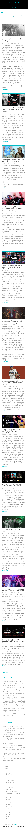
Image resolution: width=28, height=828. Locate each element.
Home (6, 766)
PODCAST (7, 771)
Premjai (11, 210)
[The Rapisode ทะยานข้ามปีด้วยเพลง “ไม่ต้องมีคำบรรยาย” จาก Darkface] (13, 372)
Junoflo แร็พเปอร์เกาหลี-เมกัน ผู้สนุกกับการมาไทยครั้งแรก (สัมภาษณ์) (12, 431)
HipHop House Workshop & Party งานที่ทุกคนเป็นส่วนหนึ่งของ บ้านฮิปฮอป (13, 40)
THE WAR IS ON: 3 (10, 783)
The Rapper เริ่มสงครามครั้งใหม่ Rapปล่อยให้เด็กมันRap (13, 322)
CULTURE (7, 808)
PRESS (7, 818)
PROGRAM (7, 773)
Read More (5, 89)
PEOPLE (8, 814)
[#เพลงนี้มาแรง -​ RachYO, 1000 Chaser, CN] (13, 477)
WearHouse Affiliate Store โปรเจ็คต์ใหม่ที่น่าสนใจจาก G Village (13, 207)
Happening (8, 802)
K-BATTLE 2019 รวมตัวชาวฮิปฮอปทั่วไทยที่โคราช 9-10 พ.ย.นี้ (13, 640)
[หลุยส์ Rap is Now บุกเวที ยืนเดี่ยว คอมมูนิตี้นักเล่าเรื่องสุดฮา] (13, 151)
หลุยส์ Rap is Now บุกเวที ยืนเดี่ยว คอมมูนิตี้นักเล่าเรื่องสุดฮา (13, 160)
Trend (7, 810)
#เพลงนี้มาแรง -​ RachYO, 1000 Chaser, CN (12, 486)
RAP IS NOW (14, 2)
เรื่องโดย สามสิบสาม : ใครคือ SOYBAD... (14, 681)
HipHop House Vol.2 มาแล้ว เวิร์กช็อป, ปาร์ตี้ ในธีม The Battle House (13, 109)
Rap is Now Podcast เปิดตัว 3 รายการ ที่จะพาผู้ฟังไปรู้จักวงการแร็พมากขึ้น (12, 267)
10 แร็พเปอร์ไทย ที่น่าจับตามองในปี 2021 (14, 687)
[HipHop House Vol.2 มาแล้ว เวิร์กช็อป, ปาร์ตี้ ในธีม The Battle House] (13, 99)
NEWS (6, 768)
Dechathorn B (16, 43)
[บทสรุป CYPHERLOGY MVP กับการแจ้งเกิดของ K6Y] (13, 522)
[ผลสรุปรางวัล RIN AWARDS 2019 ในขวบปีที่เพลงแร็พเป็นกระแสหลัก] (13, 581)
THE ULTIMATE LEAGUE (12, 791)
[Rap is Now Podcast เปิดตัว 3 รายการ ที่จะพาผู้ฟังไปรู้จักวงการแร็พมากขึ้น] (13, 257)
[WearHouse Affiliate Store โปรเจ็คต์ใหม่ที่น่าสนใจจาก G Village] (13, 198)
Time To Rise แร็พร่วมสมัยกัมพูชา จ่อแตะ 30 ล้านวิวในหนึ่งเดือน (13, 694)
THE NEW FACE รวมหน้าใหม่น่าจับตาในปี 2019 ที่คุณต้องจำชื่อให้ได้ (13, 684)
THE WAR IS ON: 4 (10, 780)
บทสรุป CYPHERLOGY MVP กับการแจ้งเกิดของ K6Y (12, 531)
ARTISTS (8, 799)
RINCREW (7, 816)
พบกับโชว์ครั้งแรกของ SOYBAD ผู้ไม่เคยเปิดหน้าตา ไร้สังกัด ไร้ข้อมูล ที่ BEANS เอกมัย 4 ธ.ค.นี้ (14, 710)
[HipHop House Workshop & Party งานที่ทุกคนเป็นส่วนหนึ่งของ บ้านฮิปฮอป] (13, 30)
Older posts (4, 672)
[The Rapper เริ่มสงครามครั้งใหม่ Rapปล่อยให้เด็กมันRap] (13, 313)
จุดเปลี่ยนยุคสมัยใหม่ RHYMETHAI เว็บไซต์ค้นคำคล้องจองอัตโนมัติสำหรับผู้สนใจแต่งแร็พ (14, 701)
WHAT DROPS (9, 797)
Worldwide (8, 812)
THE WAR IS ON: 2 (10, 785)
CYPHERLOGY (9, 777)
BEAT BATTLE (9, 789)
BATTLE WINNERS (10, 806)
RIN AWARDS (9, 774)
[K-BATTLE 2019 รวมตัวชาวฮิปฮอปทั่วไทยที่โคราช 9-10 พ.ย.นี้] (13, 631)
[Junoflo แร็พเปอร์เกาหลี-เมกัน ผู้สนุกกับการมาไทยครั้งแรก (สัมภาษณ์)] (13, 421)
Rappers (8, 804)
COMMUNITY (8, 796)
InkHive (15, 824)
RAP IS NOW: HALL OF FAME (13, 794)
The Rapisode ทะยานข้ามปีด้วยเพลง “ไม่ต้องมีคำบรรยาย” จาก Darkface (12, 382)
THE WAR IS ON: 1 (10, 787)
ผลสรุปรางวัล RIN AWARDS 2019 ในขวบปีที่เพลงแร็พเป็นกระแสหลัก (13, 590)
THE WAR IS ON (10, 779)
